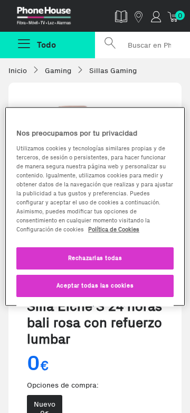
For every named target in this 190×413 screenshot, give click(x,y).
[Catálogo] (121, 16)
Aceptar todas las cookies (95, 285)
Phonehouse (51, 18)
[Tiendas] (138, 16)
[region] (95, 207)
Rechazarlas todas (95, 258)
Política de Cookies (113, 229)
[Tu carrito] (173, 16)
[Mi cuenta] (156, 16)
